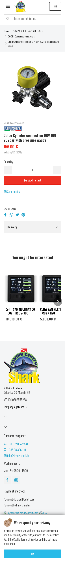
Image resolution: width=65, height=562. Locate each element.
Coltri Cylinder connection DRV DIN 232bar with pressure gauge (33, 43)
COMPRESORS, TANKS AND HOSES (28, 31)
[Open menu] (8, 6)
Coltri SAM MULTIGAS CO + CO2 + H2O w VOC (20, 311)
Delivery (12, 227)
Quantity (8, 162)
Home (6, 31)
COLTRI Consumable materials (21, 36)
